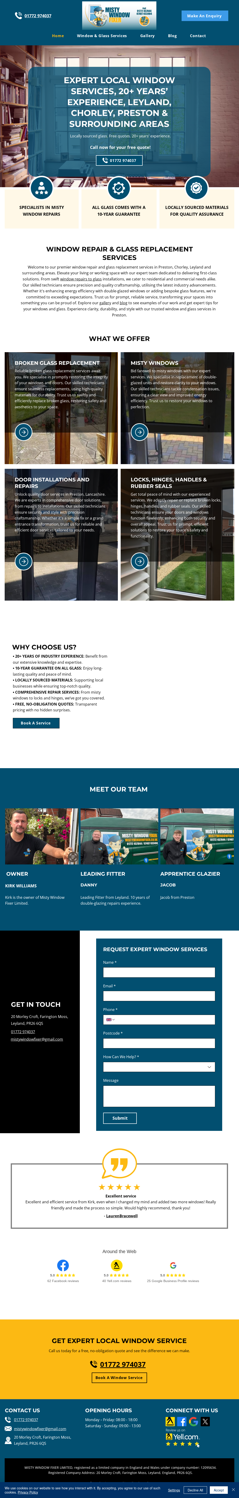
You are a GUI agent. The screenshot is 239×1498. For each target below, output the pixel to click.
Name (110, 962)
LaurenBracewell (122, 1215)
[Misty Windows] (139, 432)
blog (123, 302)
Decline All (195, 1490)
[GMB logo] (193, 1421)
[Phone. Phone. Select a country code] (110, 1019)
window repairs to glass (81, 279)
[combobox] (159, 1067)
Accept (219, 1490)
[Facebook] (181, 1421)
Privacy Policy (28, 1492)
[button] (205, 16)
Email (109, 986)
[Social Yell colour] (170, 1421)
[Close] (233, 1490)
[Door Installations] (23, 561)
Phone (110, 1009)
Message (111, 1080)
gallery (105, 302)
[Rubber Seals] (139, 561)
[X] (205, 1421)
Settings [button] (174, 1490)
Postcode (113, 1033)
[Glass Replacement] (23, 432)
